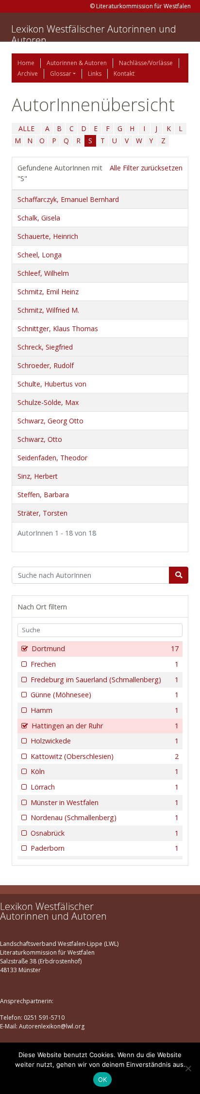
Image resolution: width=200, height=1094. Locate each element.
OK (102, 1079)
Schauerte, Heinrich (47, 236)
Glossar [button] (60, 73)
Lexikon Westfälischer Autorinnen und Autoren (93, 34)
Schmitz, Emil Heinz (48, 291)
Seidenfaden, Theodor (52, 457)
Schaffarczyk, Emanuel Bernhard (68, 199)
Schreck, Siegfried (45, 347)
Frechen (105, 664)
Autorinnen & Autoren (77, 63)
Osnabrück (105, 833)
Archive (27, 73)
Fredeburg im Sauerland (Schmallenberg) (105, 679)
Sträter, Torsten (42, 513)
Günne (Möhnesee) (105, 694)
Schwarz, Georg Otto (50, 420)
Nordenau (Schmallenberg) (105, 817)
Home (25, 63)
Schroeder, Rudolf (45, 365)
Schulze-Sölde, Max (48, 402)
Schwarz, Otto (39, 439)
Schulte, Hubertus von (51, 383)
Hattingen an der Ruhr (105, 725)
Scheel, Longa (39, 254)
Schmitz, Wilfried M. (48, 310)
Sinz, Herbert (37, 476)
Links (94, 73)
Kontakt (124, 73)
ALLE (26, 128)
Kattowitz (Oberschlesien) (105, 756)
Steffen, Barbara (43, 494)
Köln (105, 771)
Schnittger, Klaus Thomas (57, 328)
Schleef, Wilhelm (43, 273)
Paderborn (105, 848)
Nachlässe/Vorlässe (146, 63)
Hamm (105, 710)
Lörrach (105, 786)
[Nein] (188, 1068)
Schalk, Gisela (38, 217)
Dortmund (105, 648)
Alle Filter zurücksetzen (146, 167)
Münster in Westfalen (105, 802)
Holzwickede (105, 740)
